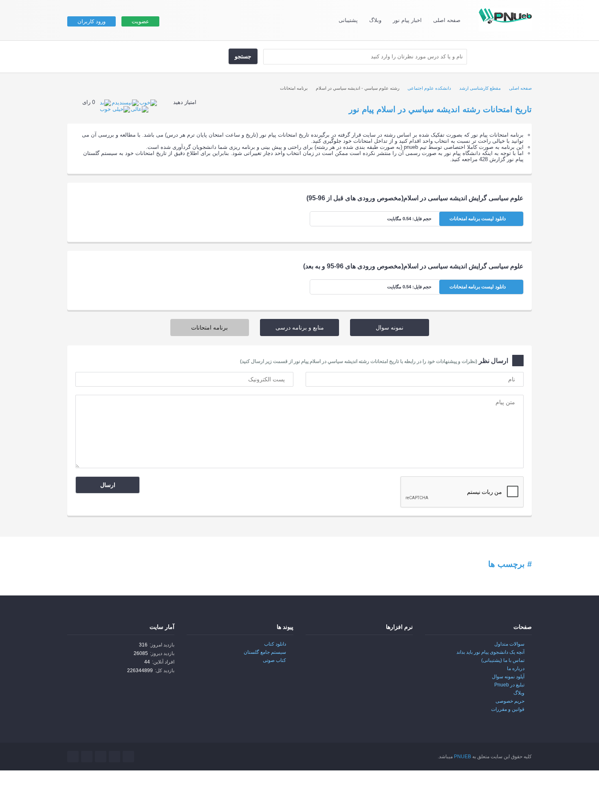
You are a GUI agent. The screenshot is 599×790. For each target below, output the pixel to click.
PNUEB (462, 756)
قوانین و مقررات (507, 709)
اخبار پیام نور (407, 20)
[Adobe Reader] (396, 650)
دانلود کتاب (275, 644)
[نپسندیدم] (125, 102)
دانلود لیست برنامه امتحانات (478, 218)
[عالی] (139, 109)
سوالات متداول (509, 644)
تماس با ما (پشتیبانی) (502, 660)
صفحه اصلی (446, 20)
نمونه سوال (389, 327)
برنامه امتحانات (209, 327)
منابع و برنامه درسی (299, 327)
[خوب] (148, 102)
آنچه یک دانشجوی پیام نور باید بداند (490, 652)
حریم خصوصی (509, 701)
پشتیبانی (348, 20)
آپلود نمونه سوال (508, 676)
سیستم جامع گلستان (265, 652)
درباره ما (515, 668)
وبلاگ (375, 20)
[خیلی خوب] (115, 109)
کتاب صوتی (274, 660)
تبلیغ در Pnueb (509, 685)
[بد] (105, 102)
